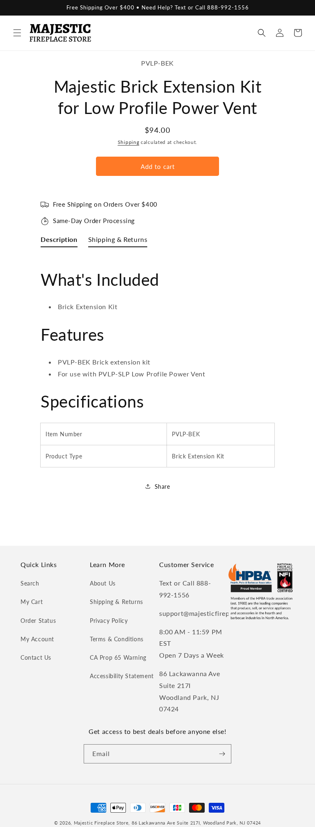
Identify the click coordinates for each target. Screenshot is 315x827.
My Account (37, 639)
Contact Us (36, 657)
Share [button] (162, 486)
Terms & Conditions (117, 639)
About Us (103, 583)
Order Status (38, 620)
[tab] (59, 241)
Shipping (128, 142)
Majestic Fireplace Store (101, 822)
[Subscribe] (222, 753)
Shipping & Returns (116, 601)
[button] (17, 33)
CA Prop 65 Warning (118, 657)
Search (30, 583)
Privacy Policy (109, 620)
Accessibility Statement (122, 675)
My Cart (32, 601)
